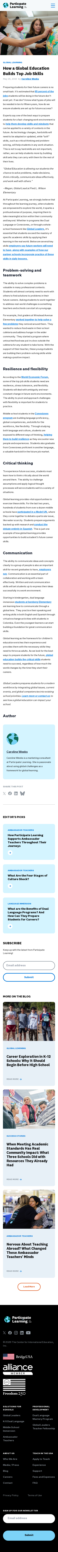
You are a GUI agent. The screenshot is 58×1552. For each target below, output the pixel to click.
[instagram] (16, 1333)
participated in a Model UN (32, 512)
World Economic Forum (34, 377)
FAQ (35, 1483)
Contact (7, 1483)
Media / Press (11, 1465)
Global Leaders (35, 229)
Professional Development (41, 1408)
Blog (5, 1471)
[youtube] (28, 1332)
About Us (9, 1453)
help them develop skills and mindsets (27, 124)
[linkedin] (22, 1333)
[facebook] (10, 1333)
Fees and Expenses (44, 1477)
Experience (39, 1465)
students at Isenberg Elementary (33, 602)
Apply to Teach (41, 1459)
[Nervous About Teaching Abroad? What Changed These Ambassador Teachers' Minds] (29, 1209)
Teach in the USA (43, 1453)
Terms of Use (35, 1495)
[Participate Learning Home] (15, 5)
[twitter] (4, 1332)
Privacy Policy (11, 1495)
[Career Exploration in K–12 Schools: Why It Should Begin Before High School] (29, 1021)
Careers (7, 1477)
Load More (29, 1287)
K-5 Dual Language (13, 1421)
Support (37, 1471)
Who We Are (10, 1459)
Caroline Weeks (30, 79)
